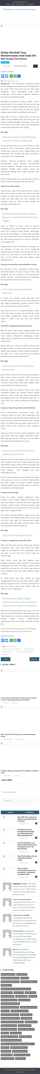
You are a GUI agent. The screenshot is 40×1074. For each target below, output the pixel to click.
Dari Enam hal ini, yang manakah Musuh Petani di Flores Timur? (24, 904)
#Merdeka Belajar (9, 1029)
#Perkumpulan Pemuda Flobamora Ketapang (18, 1044)
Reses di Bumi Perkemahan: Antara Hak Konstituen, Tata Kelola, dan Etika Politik (27, 871)
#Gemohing (21, 996)
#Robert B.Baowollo (19, 1048)
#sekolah (6, 1051)
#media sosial (24, 1026)
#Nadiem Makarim (26, 1029)
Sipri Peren (15, 703)
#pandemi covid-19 (9, 1037)
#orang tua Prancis (7, 652)
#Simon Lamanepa (21, 1055)
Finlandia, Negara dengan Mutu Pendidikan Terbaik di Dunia (20, 772)
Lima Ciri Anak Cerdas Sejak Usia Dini (17, 535)
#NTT (5, 1033)
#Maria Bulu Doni (9, 1026)
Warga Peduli (20, 4)
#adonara (21, 974)
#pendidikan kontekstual (11, 1040)
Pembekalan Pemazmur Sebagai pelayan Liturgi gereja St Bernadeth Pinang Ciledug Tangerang (24, 954)
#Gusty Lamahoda (9, 1000)
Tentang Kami (30, 4)
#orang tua (16, 1033)
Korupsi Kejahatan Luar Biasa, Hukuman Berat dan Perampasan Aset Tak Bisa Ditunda (27, 846)
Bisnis (7, 4)
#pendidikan (25, 1037)
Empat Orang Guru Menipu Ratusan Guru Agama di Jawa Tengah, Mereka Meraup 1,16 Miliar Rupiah (25, 936)
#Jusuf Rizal (24, 1000)
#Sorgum (20, 1059)
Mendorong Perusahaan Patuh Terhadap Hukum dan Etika (25, 920)
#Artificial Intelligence (10, 982)
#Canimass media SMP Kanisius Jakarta (16, 989)
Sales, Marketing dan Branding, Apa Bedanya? (35, 659)
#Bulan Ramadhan (28, 982)
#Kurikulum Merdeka (10, 1015)
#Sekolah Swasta (20, 1051)
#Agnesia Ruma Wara (10, 978)
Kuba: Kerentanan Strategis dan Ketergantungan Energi (18, 735)
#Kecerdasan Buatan (10, 1007)
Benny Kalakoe (19, 739)
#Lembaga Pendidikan (10, 1018)
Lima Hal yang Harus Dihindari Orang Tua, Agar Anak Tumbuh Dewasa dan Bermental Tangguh (19, 217)
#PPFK (5, 1048)
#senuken (7, 1055)
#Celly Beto (7, 993)
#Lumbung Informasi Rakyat (12, 1022)
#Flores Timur (7, 996)
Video (13, 4)
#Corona (19, 993)
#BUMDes (6, 985)
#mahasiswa (31, 1022)
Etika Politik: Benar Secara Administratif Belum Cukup (27, 858)
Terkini (10, 812)
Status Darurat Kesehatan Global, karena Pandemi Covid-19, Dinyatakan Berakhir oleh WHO (19, 699)
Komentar (30, 812)
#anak (24, 978)
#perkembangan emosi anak (25, 652)
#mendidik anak (28, 649)
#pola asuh (5, 654)
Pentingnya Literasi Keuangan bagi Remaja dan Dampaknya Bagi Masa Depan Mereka (26, 832)
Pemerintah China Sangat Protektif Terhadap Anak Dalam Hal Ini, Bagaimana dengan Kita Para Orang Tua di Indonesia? (19, 602)
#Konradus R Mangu (19, 1011)
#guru (32, 996)
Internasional (5, 62)
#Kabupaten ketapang (10, 1004)
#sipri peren (7, 1059)
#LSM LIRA (26, 1018)
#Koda (5, 1011)
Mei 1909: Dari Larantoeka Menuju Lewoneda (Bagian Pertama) (27, 819)
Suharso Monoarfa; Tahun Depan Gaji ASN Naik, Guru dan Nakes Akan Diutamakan (7, 659)
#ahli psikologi (12, 646)
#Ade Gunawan (8, 974)
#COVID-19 (30, 993)
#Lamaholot (26, 1015)
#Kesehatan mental (28, 1007)
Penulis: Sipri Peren (20, 66)
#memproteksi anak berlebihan (11, 649)
